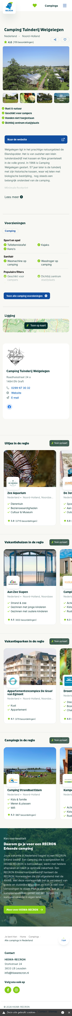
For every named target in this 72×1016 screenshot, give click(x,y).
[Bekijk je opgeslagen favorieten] (35, 5)
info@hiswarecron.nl (17, 972)
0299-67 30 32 (20, 387)
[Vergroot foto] (10, 98)
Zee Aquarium (16, 493)
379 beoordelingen (25, 719)
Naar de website (17, 139)
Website (16, 392)
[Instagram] (16, 990)
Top (63, 940)
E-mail (15, 397)
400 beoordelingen (26, 619)
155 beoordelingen (23, 42)
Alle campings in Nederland (19, 940)
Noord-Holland (31, 497)
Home (23, 936)
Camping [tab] (10, 230)
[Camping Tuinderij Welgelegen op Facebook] (9, 407)
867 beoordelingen (25, 815)
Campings (51, 5)
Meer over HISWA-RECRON (22, 909)
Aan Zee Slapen (17, 592)
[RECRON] (9, 7)
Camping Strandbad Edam (24, 790)
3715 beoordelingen (26, 521)
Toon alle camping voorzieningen (24, 296)
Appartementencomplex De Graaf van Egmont (29, 692)
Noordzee (47, 497)
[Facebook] (8, 990)
